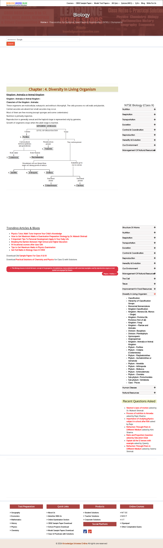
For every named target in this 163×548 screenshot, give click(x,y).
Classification (134, 298)
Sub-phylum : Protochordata (140, 377)
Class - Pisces (134, 382)
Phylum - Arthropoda (137, 366)
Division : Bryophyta (136, 331)
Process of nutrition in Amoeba (139, 413)
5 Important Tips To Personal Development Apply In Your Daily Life (40, 239)
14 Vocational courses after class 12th (27, 244)
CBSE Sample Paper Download (60, 523)
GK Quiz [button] (115, 3)
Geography (15, 513)
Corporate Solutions (93, 520)
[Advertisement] (62, 65)
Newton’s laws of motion (137, 408)
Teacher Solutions (92, 516)
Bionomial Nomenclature (139, 306)
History (14, 523)
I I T (123, 520)
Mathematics (16, 520)
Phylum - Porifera (109, 274)
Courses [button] (70, 3)
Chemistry (15, 530)
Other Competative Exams (132, 527)
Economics (15, 516)
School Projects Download (58, 527)
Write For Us (151, 3)
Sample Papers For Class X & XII (33, 255)
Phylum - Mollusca (136, 369)
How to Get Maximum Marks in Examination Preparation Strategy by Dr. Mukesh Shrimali (49, 236)
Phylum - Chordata (136, 374)
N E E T (124, 516)
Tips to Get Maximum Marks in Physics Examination (33, 247)
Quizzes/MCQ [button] (126, 3)
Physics (14, 527)
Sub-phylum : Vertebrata (138, 380)
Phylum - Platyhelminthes (139, 355)
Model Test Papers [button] (101, 3)
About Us (51, 513)
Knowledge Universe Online (75, 543)
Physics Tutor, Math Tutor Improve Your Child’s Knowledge (36, 233)
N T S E (124, 513)
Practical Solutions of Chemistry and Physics (35, 259)
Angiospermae (134, 339)
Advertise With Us (55, 516)
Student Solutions (92, 513)
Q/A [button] (136, 3)
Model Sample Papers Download (61, 530)
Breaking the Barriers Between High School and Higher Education (39, 242)
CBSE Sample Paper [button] (83, 3)
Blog (143, 3)
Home (44, 22)
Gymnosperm (134, 336)
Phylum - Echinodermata (138, 372)
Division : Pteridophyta (138, 333)
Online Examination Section (58, 520)
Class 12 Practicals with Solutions (61, 534)
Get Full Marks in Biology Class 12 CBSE (28, 250)
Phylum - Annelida (136, 363)
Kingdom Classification (138, 309)
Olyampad (125, 523)
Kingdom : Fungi (135, 322)
